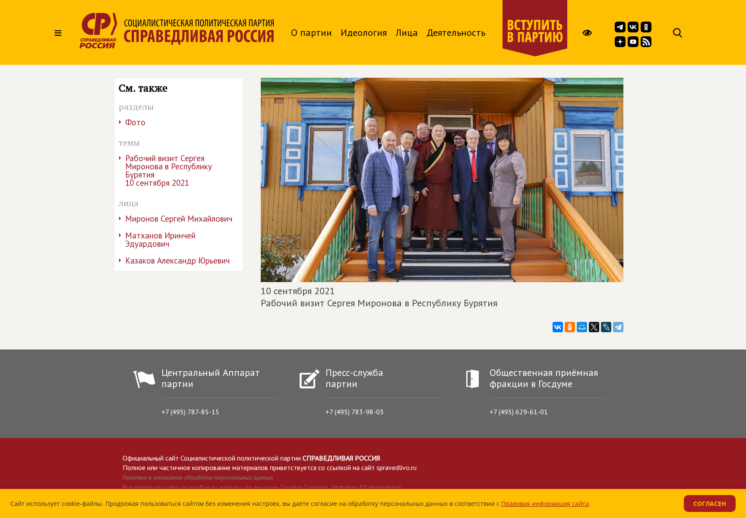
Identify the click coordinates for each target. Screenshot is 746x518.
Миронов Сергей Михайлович (178, 218)
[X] (594, 327)
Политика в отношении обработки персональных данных (198, 477)
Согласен (709, 503)
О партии (311, 32)
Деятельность (456, 32)
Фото (135, 122)
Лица (406, 32)
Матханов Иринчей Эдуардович (160, 239)
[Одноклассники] (570, 327)
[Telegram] (618, 327)
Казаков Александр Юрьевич (177, 260)
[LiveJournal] (606, 327)
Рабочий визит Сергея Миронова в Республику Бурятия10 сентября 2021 (168, 170)
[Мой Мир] (582, 327)
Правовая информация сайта (545, 503)
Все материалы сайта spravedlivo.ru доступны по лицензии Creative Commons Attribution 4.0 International (262, 487)
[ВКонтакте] (558, 327)
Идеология (364, 32)
